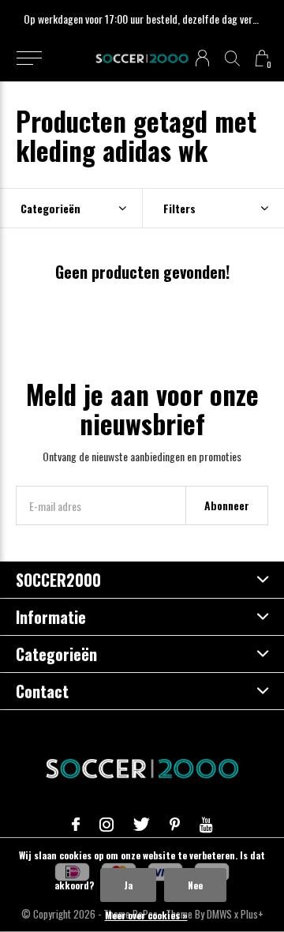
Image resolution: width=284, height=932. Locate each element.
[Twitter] (141, 824)
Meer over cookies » (146, 915)
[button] (28, 58)
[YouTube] (206, 824)
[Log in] (202, 58)
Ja (128, 885)
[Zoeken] (232, 58)
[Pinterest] (175, 824)
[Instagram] (106, 824)
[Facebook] (76, 824)
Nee (195, 885)
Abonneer (226, 505)
